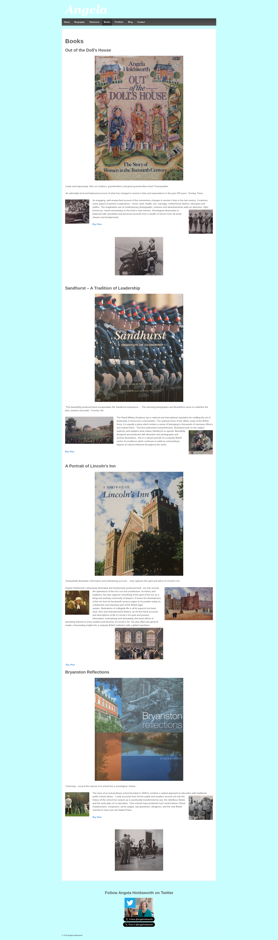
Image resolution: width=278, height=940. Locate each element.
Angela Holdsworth (74, 935)
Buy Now (97, 224)
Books (107, 22)
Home (67, 22)
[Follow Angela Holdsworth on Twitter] (139, 907)
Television (94, 22)
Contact (141, 22)
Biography (79, 22)
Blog (130, 22)
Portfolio (119, 22)
